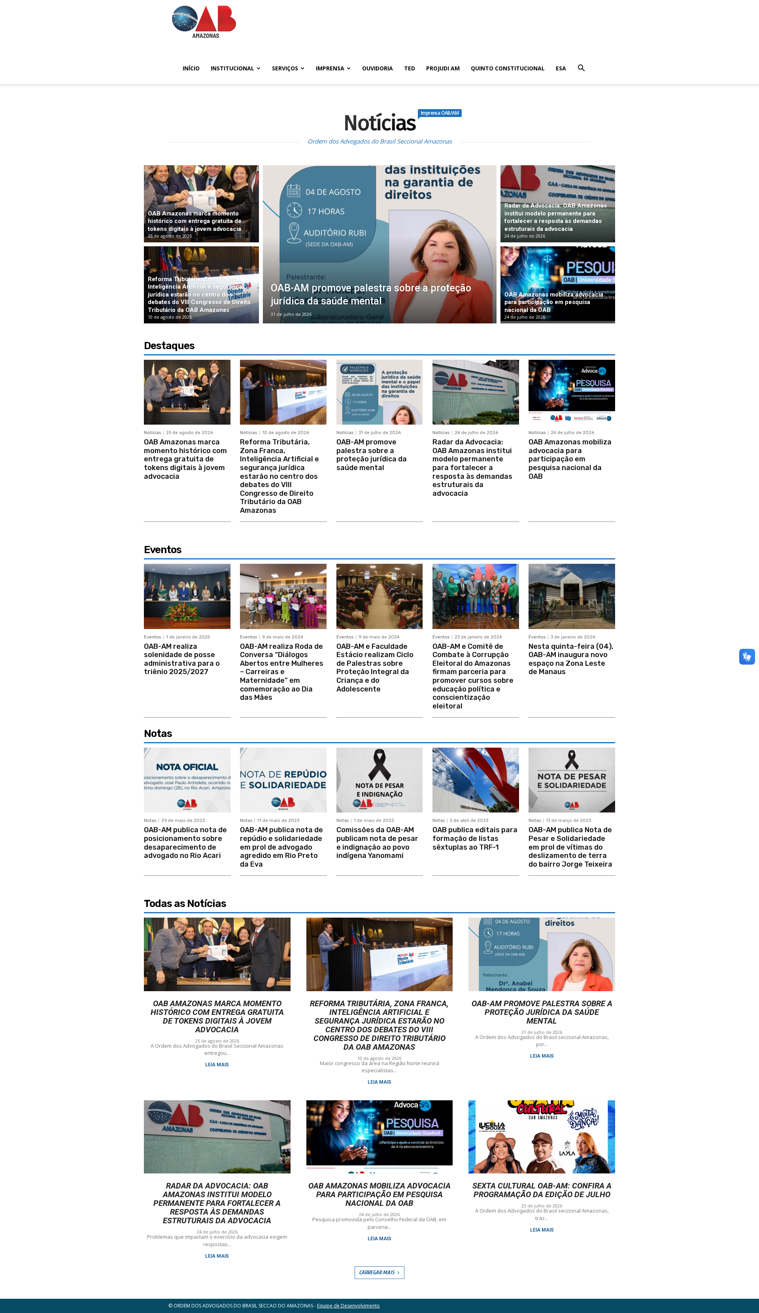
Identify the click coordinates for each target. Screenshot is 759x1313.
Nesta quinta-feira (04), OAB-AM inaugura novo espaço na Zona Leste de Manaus (571, 659)
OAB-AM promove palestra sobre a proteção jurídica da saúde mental (371, 455)
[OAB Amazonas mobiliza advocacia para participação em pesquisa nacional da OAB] (558, 284)
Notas (150, 820)
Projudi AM (443, 68)
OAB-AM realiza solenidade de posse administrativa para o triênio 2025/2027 (182, 659)
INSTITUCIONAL (232, 68)
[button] (581, 69)
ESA (561, 68)
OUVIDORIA (377, 68)
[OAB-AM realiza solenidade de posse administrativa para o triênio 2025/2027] (187, 596)
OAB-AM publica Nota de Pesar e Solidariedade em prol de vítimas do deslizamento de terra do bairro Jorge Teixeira (570, 847)
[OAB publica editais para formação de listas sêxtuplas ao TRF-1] (475, 780)
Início (191, 68)
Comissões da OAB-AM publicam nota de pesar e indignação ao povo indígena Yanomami (377, 843)
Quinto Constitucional (508, 68)
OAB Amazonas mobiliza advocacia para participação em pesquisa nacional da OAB (570, 459)
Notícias (152, 433)
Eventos (152, 637)
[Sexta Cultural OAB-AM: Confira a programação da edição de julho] (541, 1136)
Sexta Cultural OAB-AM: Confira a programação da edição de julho (542, 1190)
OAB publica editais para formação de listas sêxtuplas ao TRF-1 (474, 838)
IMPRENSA (330, 68)
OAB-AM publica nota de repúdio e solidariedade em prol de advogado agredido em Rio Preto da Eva (281, 847)
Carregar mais (377, 1272)
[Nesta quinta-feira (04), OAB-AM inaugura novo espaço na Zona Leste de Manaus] (572, 596)
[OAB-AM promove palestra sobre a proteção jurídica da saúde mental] (380, 244)
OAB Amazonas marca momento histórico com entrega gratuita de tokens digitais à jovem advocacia (185, 459)
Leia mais (217, 1064)
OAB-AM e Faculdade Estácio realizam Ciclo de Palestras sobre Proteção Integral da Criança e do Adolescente (374, 667)
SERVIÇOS (285, 68)
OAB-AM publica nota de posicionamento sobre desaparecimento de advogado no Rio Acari (185, 843)
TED (409, 68)
